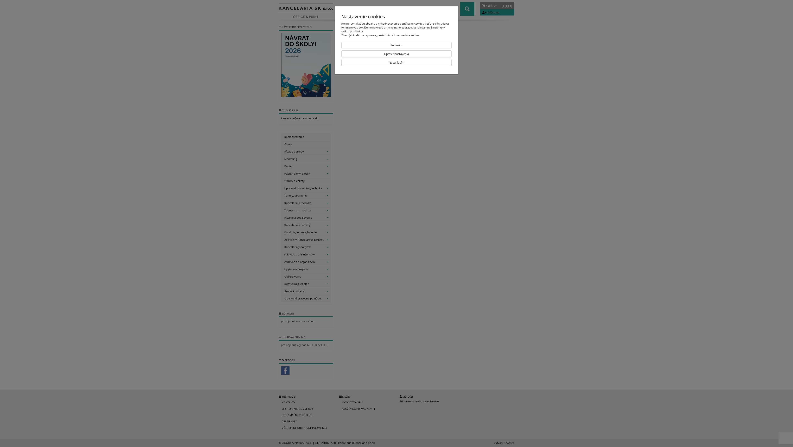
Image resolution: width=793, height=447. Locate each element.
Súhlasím (396, 45)
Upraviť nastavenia (396, 54)
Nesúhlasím (396, 62)
